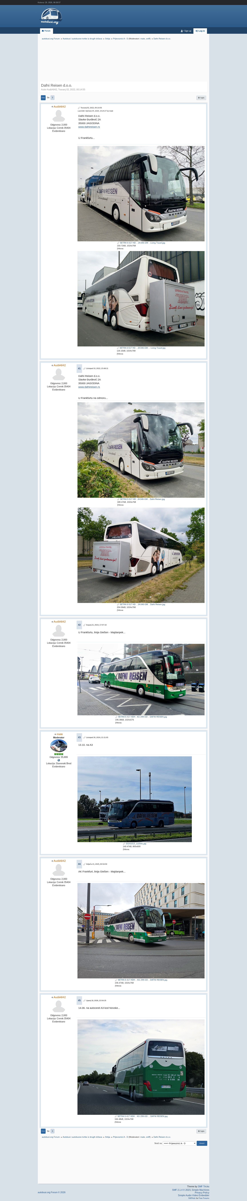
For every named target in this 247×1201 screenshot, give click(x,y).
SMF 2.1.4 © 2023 (181, 1190)
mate (142, 38)
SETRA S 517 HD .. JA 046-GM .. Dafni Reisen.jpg (142, 604)
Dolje (43, 97)
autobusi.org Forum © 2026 (51, 1192)
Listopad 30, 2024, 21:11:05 (97, 737)
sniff (148, 38)
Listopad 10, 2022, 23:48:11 (97, 368)
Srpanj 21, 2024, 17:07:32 (96, 625)
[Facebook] (59, 760)
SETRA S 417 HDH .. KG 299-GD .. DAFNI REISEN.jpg (142, 980)
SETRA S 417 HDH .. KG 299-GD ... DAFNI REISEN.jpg (142, 1116)
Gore (43, 1131)
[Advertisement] (123, 61)
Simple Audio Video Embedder (193, 1195)
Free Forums (204, 1198)
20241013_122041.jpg (135, 843)
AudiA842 (60, 106)
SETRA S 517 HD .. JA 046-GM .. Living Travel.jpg (142, 243)
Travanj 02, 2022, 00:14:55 (91, 108)
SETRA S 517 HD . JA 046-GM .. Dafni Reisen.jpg (142, 499)
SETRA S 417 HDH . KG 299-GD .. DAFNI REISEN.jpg (142, 717)
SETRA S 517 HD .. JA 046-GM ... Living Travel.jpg (142, 348)
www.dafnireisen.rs (89, 126)
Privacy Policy (202, 1192)
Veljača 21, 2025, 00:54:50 (96, 864)
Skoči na (158, 1143)
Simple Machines (200, 1190)
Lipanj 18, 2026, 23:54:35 (96, 1000)
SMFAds (191, 1198)
